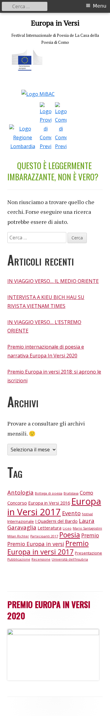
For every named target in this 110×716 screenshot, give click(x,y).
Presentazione (88, 553)
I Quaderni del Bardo (56, 521)
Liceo (67, 528)
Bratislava (71, 493)
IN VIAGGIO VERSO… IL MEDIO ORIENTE (53, 281)
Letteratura (49, 528)
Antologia (20, 492)
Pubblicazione (18, 559)
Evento (71, 513)
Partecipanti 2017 (44, 536)
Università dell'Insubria (70, 559)
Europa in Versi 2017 (54, 506)
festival (87, 514)
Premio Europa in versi (35, 543)
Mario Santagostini (87, 528)
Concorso (17, 503)
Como (86, 492)
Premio (90, 535)
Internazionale (20, 521)
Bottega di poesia (48, 493)
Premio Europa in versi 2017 (48, 547)
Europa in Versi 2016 (49, 503)
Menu (99, 6)
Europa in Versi (55, 23)
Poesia (69, 535)
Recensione (40, 559)
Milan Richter (18, 536)
